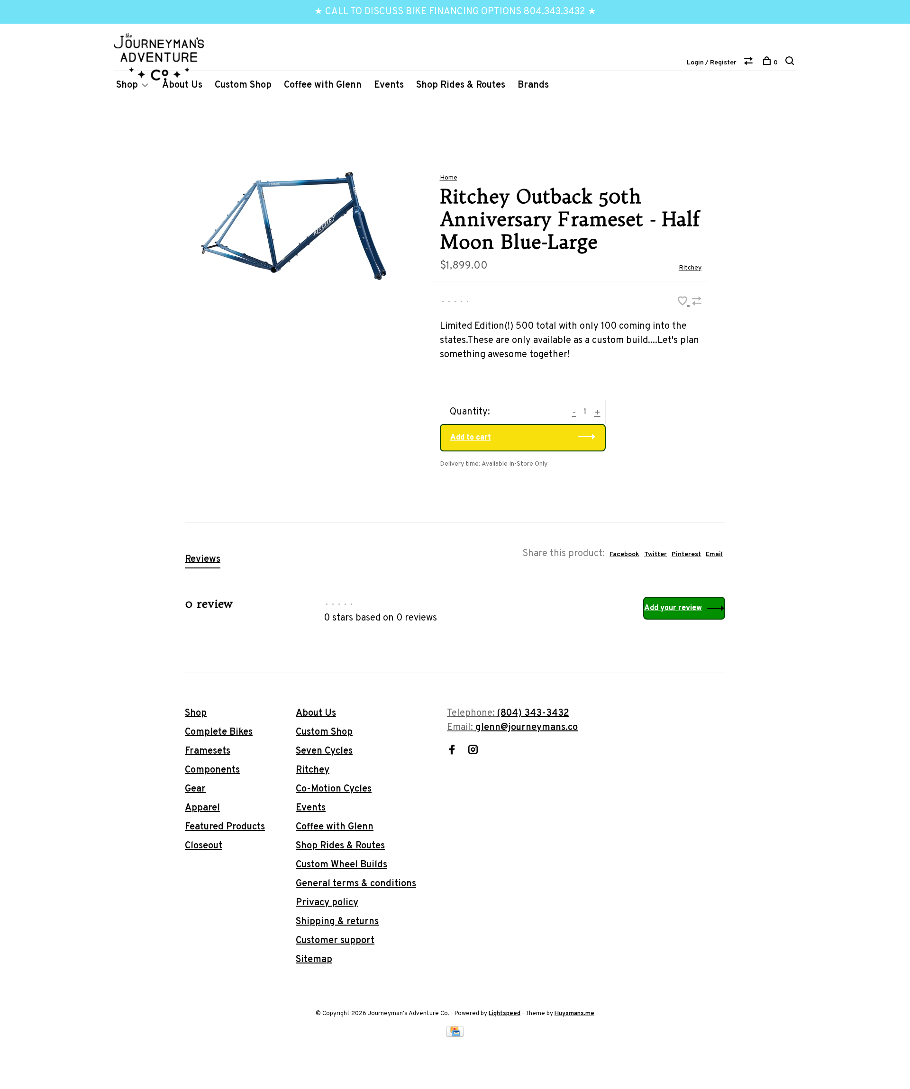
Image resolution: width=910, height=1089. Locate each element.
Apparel (202, 808)
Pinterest (686, 554)
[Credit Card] (455, 1034)
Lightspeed (504, 1013)
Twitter (655, 554)
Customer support (335, 941)
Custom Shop (243, 85)
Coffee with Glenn (323, 85)
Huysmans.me (574, 1013)
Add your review (673, 608)
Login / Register (712, 63)
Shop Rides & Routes (460, 85)
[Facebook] (451, 751)
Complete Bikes (219, 732)
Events (389, 85)
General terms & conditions (356, 884)
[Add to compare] (696, 303)
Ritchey (690, 268)
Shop (127, 85)
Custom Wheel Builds (341, 865)
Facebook (624, 554)
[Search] (790, 63)
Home (448, 178)
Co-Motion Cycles (334, 789)
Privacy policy (327, 903)
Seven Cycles (324, 751)
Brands (533, 85)
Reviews (202, 559)
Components (212, 770)
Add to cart (470, 437)
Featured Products (225, 827)
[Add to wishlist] (684, 303)
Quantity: (470, 412)
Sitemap (314, 960)
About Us (182, 85)
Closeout (203, 846)
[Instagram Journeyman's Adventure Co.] (473, 751)
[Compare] (749, 63)
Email (714, 554)
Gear (195, 789)
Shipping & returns (337, 922)
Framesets (207, 751)
